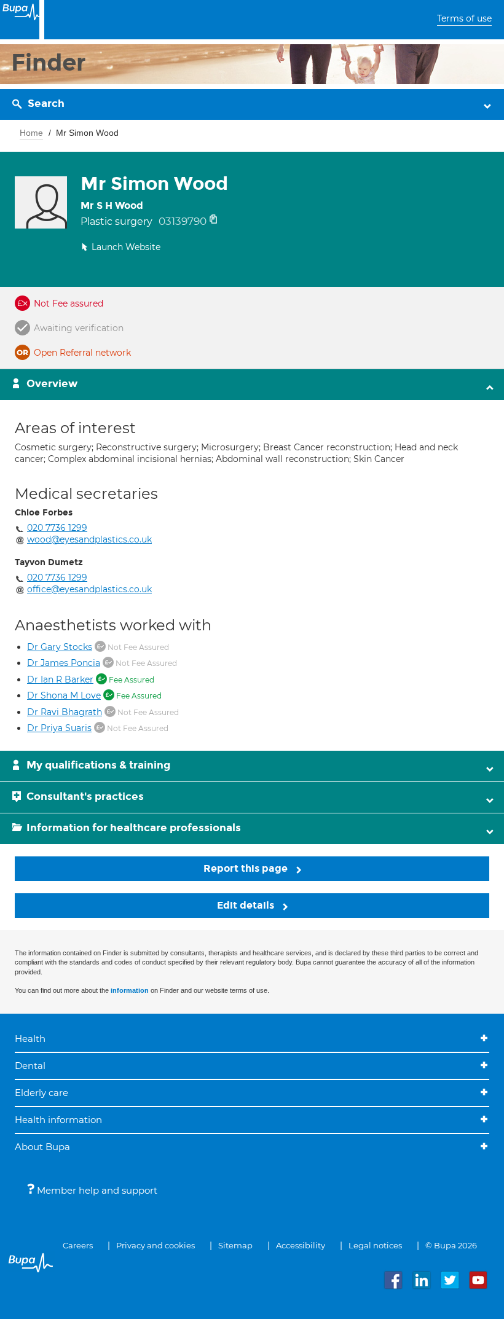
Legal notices (375, 1245)
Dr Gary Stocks (59, 646)
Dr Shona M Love (64, 695)
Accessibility (300, 1245)
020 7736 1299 (57, 527)
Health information (58, 1119)
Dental (30, 1065)
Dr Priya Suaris (59, 728)
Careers (78, 1245)
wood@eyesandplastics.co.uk (89, 539)
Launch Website (126, 246)
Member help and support (95, 1190)
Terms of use (464, 18)
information (130, 990)
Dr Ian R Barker (60, 679)
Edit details (247, 905)
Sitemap (235, 1245)
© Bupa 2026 (451, 1245)
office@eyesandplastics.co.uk (89, 589)
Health (30, 1038)
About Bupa (42, 1147)
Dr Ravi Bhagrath (64, 712)
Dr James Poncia (63, 662)
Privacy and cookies (155, 1245)
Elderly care (41, 1092)
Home (31, 133)
